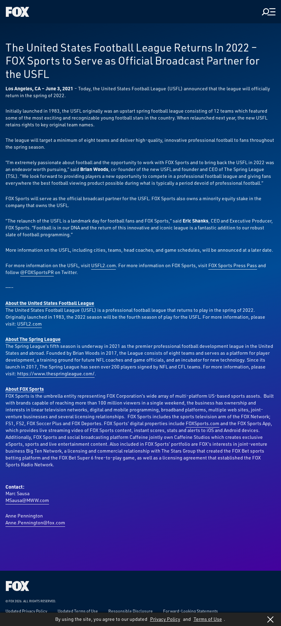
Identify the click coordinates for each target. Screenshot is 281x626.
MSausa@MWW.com (27, 500)
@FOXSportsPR (37, 272)
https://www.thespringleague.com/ (56, 373)
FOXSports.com (202, 423)
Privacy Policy (165, 619)
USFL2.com (103, 265)
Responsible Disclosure (130, 611)
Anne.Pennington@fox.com (35, 522)
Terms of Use (208, 619)
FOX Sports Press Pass (232, 265)
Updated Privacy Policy (26, 611)
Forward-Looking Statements (190, 611)
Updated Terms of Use (78, 611)
